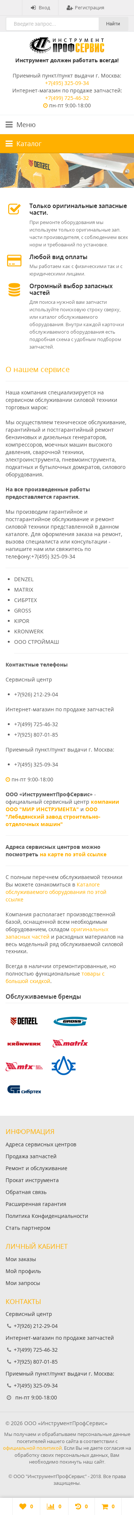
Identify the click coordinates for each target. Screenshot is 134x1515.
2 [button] (68, 185)
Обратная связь (26, 1192)
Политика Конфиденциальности (47, 1215)
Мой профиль (23, 1271)
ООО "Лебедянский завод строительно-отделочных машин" (53, 817)
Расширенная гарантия (36, 1203)
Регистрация (89, 7)
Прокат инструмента (32, 1180)
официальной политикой (32, 1448)
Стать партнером (28, 1227)
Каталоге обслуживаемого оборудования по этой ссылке (56, 892)
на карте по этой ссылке (73, 854)
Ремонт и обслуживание (36, 1168)
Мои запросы (23, 1282)
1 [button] (66, 185)
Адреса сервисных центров (41, 1144)
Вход (44, 7)
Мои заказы (21, 1259)
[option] (67, 170)
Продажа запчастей (31, 1156)
